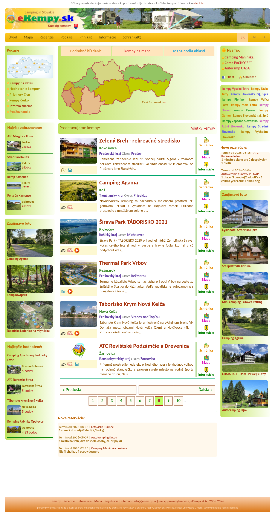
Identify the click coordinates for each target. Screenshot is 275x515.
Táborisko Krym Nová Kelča (25, 401)
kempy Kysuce (244, 110)
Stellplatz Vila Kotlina (236, 266)
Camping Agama (17, 259)
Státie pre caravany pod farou (110, 451)
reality (60, 508)
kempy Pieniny (233, 99)
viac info (198, 3)
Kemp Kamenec (17, 177)
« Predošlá (72, 390)
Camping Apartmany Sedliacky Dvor (27, 358)
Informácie (107, 37)
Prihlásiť (85, 37)
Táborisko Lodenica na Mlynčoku (28, 331)
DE (264, 37)
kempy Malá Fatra (244, 105)
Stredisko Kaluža (18, 157)
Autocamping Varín (233, 184)
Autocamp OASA (237, 68)
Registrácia (111, 501)
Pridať (230, 77)
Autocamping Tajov (234, 410)
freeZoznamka (20, 112)
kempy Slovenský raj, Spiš (249, 94)
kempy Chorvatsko (184, 508)
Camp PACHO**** (238, 63)
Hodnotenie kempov (25, 89)
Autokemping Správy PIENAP (240, 166)
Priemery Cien (20, 95)
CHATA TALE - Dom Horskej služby (244, 374)
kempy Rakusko (230, 508)
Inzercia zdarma (21, 106)
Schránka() (132, 37)
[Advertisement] (30, 470)
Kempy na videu (21, 83)
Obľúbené (249, 77)
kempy (157, 508)
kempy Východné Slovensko (245, 134)
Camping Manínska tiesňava (109, 440)
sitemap (126, 501)
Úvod (13, 37)
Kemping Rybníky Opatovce (25, 421)
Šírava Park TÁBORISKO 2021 (133, 222)
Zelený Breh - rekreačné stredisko (139, 141)
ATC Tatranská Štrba (20, 380)
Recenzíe (47, 37)
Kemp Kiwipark (17, 295)
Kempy (56, 501)
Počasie (67, 37)
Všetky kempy (203, 128)
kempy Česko (19, 100)
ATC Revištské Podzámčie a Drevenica (144, 346)
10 (178, 401)
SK (243, 37)
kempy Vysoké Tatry (235, 89)
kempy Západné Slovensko (240, 121)
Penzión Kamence (19, 196)
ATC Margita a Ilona (20, 136)
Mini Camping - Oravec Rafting (242, 302)
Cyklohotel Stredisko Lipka (239, 230)
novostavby (128, 508)
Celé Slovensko (153, 102)
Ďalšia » (205, 390)
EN (254, 37)
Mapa (28, 37)
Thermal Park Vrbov (123, 263)
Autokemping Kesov (104, 430)
